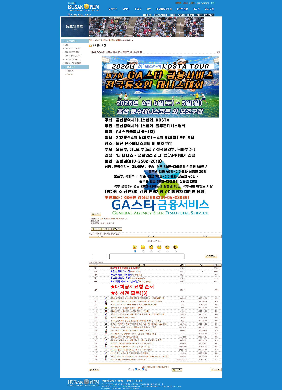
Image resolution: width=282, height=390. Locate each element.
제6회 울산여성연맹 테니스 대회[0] (124, 337)
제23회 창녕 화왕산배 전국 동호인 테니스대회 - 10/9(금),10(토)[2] (136, 301)
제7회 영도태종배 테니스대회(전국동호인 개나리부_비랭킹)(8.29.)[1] (137, 314)
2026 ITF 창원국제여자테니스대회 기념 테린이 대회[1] (132, 343)
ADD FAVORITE (203, 3)
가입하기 (69, 74)
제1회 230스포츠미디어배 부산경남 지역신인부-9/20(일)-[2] (134, 305)
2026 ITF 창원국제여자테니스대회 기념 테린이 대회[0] (132, 350)
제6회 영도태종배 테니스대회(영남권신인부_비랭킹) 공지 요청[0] (136, 340)
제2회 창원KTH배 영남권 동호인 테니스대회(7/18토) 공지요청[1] (136, 321)
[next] (167, 367)
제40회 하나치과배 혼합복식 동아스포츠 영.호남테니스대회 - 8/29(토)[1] (139, 324)
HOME (178, 3)
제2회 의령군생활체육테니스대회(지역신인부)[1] (129, 311)
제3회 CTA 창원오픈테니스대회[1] (124, 317)
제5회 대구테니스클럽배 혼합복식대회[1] (126, 308)
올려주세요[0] (125, 271)
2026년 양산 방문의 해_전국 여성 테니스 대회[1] (129, 353)
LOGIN (185, 3)
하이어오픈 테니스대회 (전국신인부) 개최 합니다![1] (131, 330)
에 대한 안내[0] (130, 282)
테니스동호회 (100, 40)
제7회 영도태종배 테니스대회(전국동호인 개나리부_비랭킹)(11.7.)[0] (137, 298)
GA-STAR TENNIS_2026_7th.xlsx (108, 219)
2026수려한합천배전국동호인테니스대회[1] (128, 360)
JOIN (192, 3)
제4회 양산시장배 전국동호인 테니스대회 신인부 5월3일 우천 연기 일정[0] (139, 356)
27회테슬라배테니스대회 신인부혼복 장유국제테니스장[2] (133, 327)
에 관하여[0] (126, 275)
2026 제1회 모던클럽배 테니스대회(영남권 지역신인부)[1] (133, 334)
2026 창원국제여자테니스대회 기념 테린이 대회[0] (130, 347)
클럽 (91, 40)
